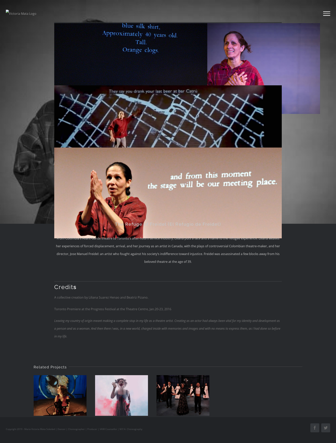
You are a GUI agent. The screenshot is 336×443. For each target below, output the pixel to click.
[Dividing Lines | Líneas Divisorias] (60, 395)
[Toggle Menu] (326, 13)
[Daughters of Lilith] (121, 395)
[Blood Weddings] (183, 395)
